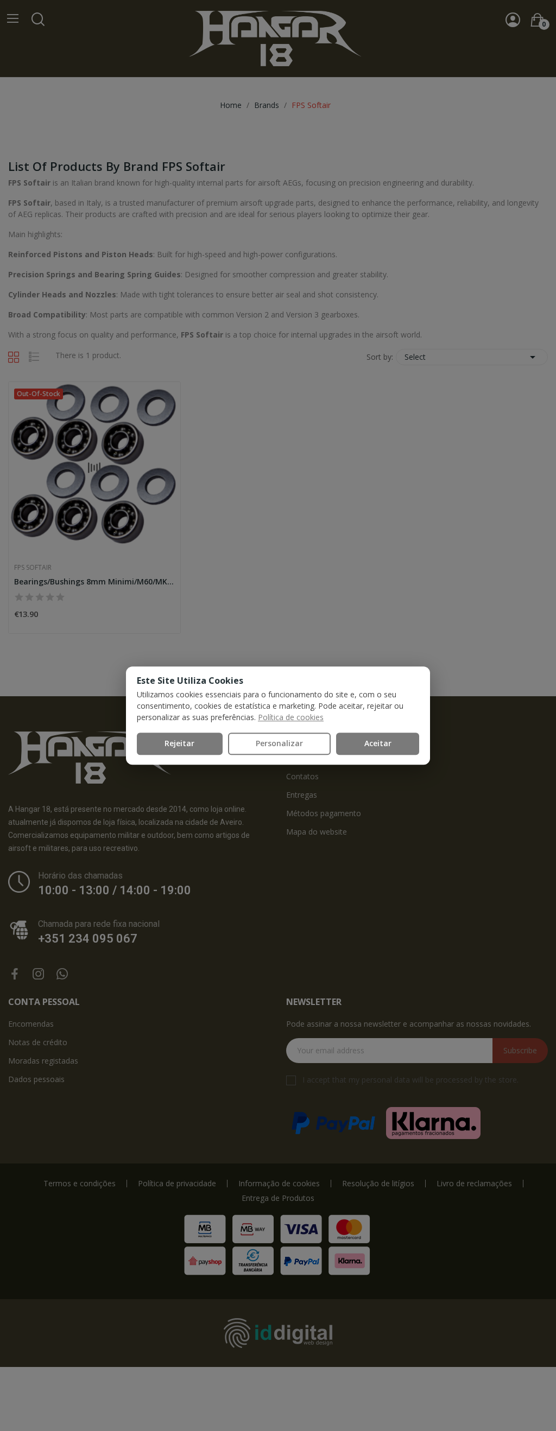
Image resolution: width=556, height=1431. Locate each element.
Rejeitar (179, 743)
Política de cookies (291, 717)
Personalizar (279, 743)
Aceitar (377, 743)
